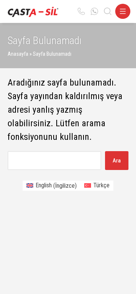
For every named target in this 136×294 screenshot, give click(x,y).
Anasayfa (18, 54)
